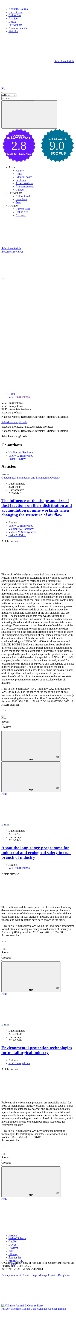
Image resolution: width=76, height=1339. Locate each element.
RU (3, 88)
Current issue (15, 12)
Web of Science (17, 1238)
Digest (12, 21)
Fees (18, 202)
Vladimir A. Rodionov (21, 452)
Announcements (17, 28)
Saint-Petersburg (10, 422)
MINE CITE (15, 1260)
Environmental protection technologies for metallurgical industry (36, 1050)
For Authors (15, 24)
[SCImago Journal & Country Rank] (22, 1305)
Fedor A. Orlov (17, 458)
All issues (21, 215)
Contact (20, 189)
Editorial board (24, 176)
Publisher (21, 180)
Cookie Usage (30, 1275)
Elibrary (12, 1254)
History (20, 170)
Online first (14, 15)
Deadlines (21, 199)
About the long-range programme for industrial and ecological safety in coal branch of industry (36, 852)
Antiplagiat (14, 1257)
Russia (23, 422)
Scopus (12, 1235)
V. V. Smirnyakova (19, 396)
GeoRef (12, 1241)
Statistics (13, 31)
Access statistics (24, 183)
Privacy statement (11, 1275)
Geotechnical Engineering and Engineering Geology (30, 477)
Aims (19, 173)
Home (11, 393)
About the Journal (18, 8)
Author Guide (23, 196)
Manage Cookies (47, 1275)
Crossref (13, 1247)
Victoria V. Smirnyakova (22, 532)
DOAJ (12, 1244)
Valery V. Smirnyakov (20, 455)
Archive (12, 18)
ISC (10, 1251)
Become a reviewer (12, 251)
